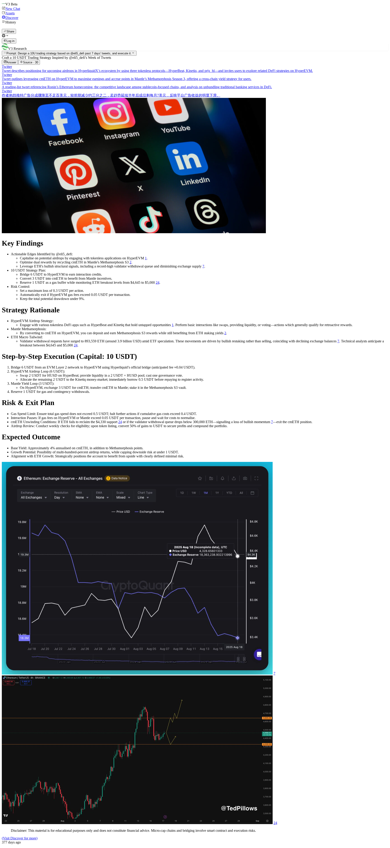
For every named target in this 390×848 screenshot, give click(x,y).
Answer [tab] (11, 62)
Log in (10, 41)
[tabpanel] (195, 454)
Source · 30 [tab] (30, 62)
